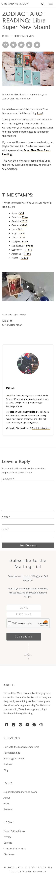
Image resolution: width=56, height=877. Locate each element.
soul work (33, 701)
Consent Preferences (14, 848)
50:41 (22, 237)
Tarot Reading (41, 428)
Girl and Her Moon (15, 3)
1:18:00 (27, 253)
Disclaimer (9, 854)
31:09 (24, 225)
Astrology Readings (13, 758)
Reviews (7, 809)
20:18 (24, 221)
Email (5, 529)
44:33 (22, 233)
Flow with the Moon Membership (21, 747)
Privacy (7, 837)
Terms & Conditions (14, 831)
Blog (5, 770)
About (6, 797)
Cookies (7, 842)
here (39, 113)
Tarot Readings (26, 709)
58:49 (25, 241)
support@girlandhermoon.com (20, 792)
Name (6, 517)
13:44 (24, 217)
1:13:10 (28, 249)
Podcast (7, 764)
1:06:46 (29, 245)
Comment (8, 479)
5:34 (21, 213)
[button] (5, 45)
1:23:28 (24, 257)
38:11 (21, 229)
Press (6, 803)
